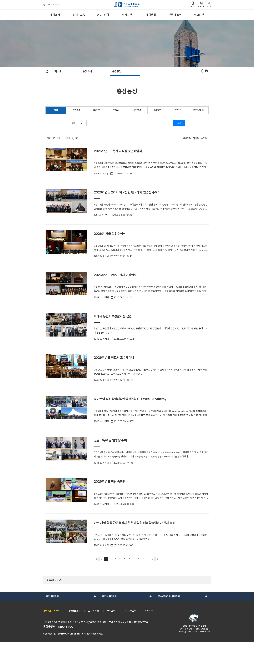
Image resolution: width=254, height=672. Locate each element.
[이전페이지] (101, 559)
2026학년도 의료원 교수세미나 (114, 357)
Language (52, 5)
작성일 (196, 138)
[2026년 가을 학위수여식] (66, 245)
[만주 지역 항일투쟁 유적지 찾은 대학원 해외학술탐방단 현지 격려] (66, 534)
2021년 (178, 110)
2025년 (96, 110)
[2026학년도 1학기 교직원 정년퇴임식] (66, 162)
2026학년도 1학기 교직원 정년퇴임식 (118, 151)
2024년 (117, 110)
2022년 (157, 110)
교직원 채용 (93, 611)
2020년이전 (198, 110)
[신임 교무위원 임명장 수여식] (66, 451)
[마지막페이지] (157, 559)
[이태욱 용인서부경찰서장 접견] (66, 327)
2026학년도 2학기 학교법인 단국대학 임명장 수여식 (127, 192)
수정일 (204, 138)
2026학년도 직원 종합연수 (111, 481)
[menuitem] (55, 15)
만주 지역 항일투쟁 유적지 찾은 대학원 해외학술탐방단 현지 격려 (134, 523)
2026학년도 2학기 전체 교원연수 (115, 275)
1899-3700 (65, 626)
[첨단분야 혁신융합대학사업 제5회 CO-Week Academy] (66, 410)
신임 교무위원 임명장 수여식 (112, 440)
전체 (56, 110)
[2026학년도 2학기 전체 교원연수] (66, 286)
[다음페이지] (153, 559)
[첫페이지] (97, 559)
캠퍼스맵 (111, 611)
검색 (179, 123)
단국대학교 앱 (129, 611)
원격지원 (148, 611)
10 (148, 558)
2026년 (76, 110)
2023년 (137, 110)
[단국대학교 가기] (127, 4)
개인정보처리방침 (51, 611)
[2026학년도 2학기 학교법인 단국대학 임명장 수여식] (66, 203)
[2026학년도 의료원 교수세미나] (66, 369)
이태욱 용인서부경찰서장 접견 (113, 316)
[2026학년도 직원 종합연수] (66, 493)
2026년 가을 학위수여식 (110, 234)
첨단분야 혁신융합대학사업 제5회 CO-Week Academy (130, 399)
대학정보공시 (74, 611)
